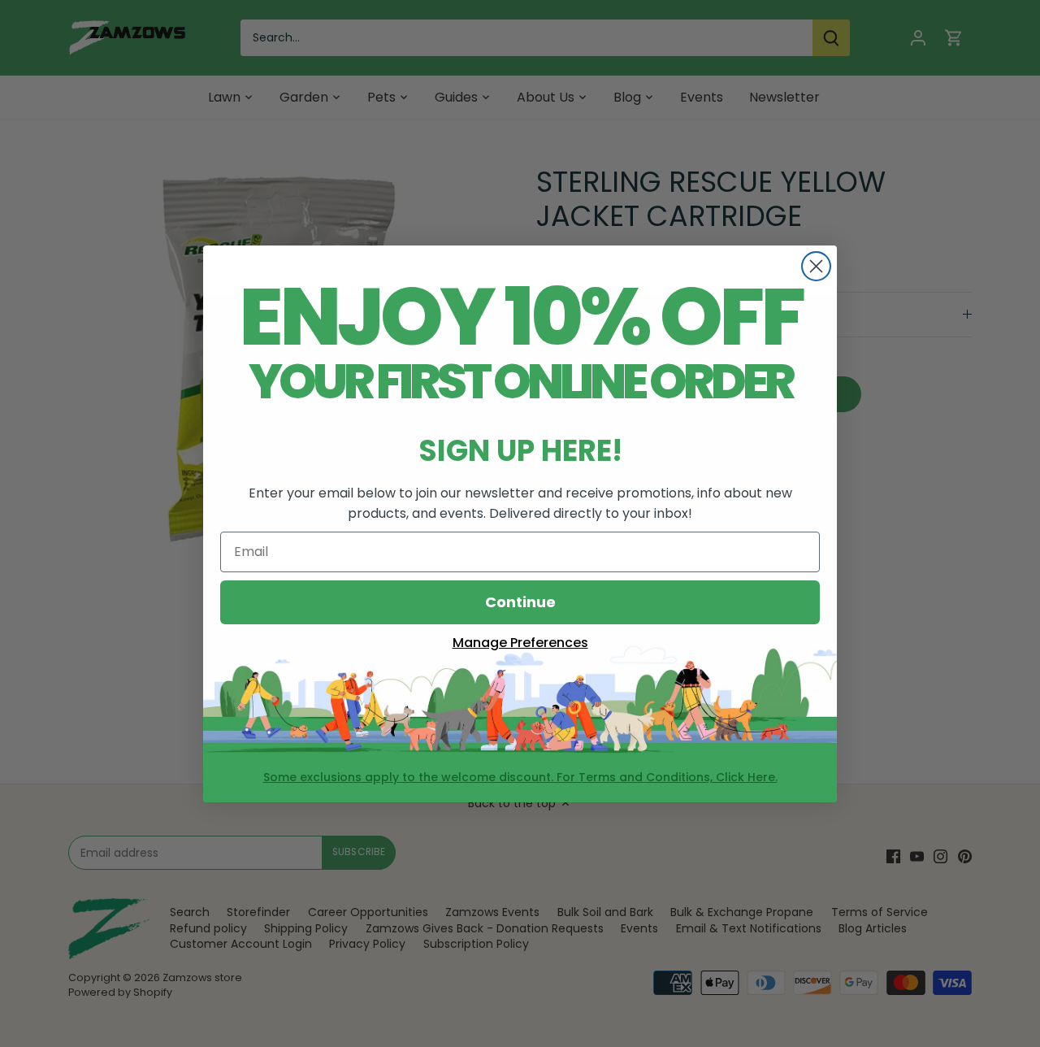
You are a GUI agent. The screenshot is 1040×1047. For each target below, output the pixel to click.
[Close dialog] (816, 266)
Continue (520, 602)
